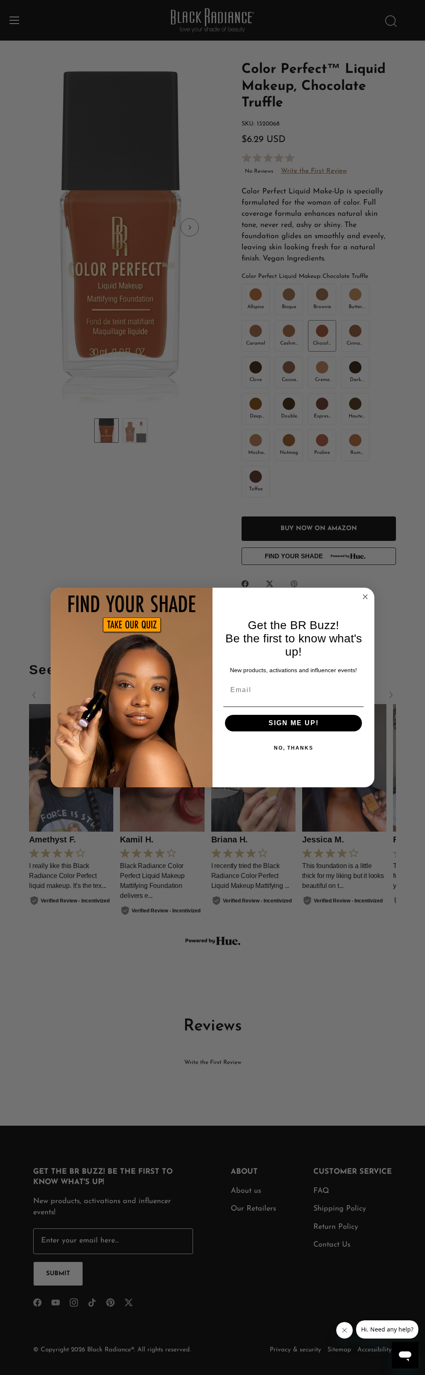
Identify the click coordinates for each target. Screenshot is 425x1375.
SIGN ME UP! (294, 722)
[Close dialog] (365, 597)
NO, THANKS (293, 748)
